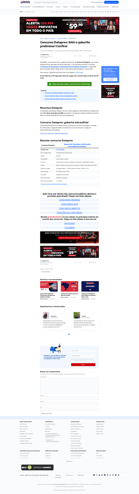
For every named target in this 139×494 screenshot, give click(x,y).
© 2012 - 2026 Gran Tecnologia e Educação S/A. (34, 475)
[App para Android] (102, 475)
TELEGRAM (69, 227)
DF (67, 11)
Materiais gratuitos (103, 6)
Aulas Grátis (99, 431)
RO (103, 11)
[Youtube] (105, 475)
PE (90, 11)
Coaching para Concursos (77, 426)
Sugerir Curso (99, 433)
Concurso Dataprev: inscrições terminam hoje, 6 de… (88, 295)
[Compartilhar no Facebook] (89, 56)
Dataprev (53, 38)
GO (72, 11)
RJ (97, 11)
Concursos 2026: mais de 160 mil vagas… (69, 294)
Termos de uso (69, 475)
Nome (42, 395)
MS (80, 11)
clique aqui (79, 72)
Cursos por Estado (75, 441)
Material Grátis (100, 426)
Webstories (115, 6)
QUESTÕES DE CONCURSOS (69, 212)
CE (64, 11)
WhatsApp (49, 429)
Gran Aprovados (75, 6)
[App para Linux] (96, 475)
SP (115, 11)
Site (41, 407)
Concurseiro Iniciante (89, 6)
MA (75, 11)
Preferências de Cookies (26, 443)
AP (59, 11)
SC (110, 11)
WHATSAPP (69, 223)
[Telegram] (118, 475)
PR (95, 11)
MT (83, 11)
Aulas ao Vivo (99, 429)
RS (108, 11)
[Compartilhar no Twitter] (91, 56)
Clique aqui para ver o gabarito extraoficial (54, 133)
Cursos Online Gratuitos (77, 448)
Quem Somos (23, 424)
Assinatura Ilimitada (111, 2)
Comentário (43, 376)
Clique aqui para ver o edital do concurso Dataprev (54, 184)
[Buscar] (35, 2)
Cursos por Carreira (76, 438)
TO (118, 11)
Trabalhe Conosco (24, 441)
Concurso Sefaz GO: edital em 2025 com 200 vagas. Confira (60, 99)
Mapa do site (81, 475)
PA (85, 11)
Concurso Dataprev (62, 38)
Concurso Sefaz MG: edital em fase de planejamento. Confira (61, 96)
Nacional (46, 38)
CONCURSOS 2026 (69, 204)
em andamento (60, 149)
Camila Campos (44, 299)
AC (52, 11)
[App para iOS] (99, 475)
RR (105, 11)
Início (41, 38)
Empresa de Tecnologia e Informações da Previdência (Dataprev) (64, 67)
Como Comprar (24, 429)
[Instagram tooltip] (107, 475)
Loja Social (22, 431)
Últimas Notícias (25, 6)
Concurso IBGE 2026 (38, 6)
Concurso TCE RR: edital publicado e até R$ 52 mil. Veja (59, 93)
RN (100, 11)
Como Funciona (24, 426)
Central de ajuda (50, 424)
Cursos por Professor (76, 443)
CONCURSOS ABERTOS (69, 208)
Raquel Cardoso (64, 297)
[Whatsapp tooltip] (110, 475)
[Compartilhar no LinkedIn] (93, 56)
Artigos (65, 6)
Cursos (58, 6)
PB (88, 11)
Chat (47, 426)
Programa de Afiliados (25, 438)
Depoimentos (99, 424)
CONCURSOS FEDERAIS (69, 199)
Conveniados (23, 436)
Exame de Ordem (75, 429)
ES (69, 11)
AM (57, 11)
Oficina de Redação (76, 445)
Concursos (49, 6)
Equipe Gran (45, 54)
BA (62, 11)
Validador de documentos (26, 433)
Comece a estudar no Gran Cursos (69, 237)
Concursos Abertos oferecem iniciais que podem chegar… (47, 295)
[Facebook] (113, 475)
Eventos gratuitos (98, 2)
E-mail (42, 401)
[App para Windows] (94, 475)
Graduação (73, 431)
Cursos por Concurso (76, 436)
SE (113, 11)
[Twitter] (116, 475)
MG (77, 11)
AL (54, 11)
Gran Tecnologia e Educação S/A (59, 484)
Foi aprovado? (52, 440)
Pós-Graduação (75, 433)
